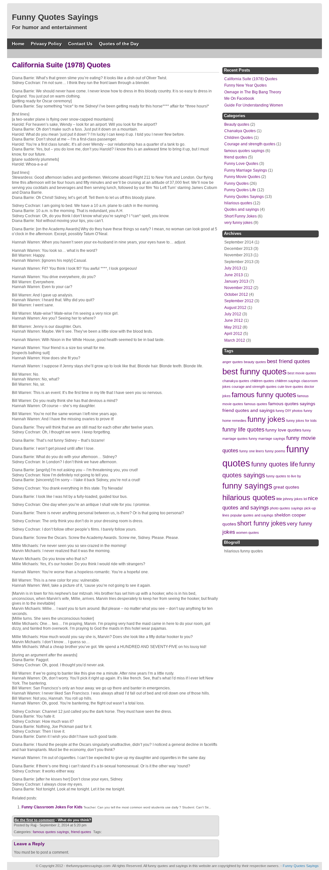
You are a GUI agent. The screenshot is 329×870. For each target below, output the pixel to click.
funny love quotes (283, 429)
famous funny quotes (264, 395)
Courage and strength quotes (249, 144)
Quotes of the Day (119, 43)
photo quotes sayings (286, 508)
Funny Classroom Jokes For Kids (52, 807)
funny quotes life (274, 464)
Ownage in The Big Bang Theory (252, 92)
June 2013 (233, 275)
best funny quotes (254, 371)
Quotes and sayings (241, 209)
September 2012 (238, 301)
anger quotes (232, 362)
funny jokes (266, 419)
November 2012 (238, 288)
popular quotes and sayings (251, 515)
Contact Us (80, 43)
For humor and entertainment (49, 27)
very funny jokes (238, 222)
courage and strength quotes (254, 386)
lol (305, 499)
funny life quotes (243, 429)
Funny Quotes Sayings (55, 17)
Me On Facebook (239, 98)
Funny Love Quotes (241, 163)
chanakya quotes (235, 381)
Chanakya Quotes (240, 131)
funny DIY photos (289, 411)
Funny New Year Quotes (245, 85)
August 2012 (235, 307)
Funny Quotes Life (240, 190)
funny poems (275, 451)
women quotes (247, 532)
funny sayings (247, 485)
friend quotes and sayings (248, 410)
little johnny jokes (289, 499)
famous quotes (255, 404)
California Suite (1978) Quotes (250, 79)
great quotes (286, 487)
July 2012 (232, 314)
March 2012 (234, 340)
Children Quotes (238, 137)
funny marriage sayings (267, 438)
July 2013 (232, 268)
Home (18, 43)
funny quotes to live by (283, 476)
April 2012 (233, 333)
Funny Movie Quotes (242, 177)
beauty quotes (255, 362)
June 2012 (233, 320)
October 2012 (236, 294)
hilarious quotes (238, 203)
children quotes (262, 381)
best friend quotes (288, 361)
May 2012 (233, 327)
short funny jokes (261, 523)
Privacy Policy (46, 43)
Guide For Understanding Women (253, 105)
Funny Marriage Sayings (245, 170)
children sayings (287, 381)
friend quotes (81, 832)
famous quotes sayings (51, 832)
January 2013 (236, 281)
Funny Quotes (236, 183)
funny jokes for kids (301, 420)
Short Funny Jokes (240, 216)
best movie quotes (302, 373)
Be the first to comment (34, 820)
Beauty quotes (236, 124)
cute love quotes (290, 386)
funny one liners (251, 451)
